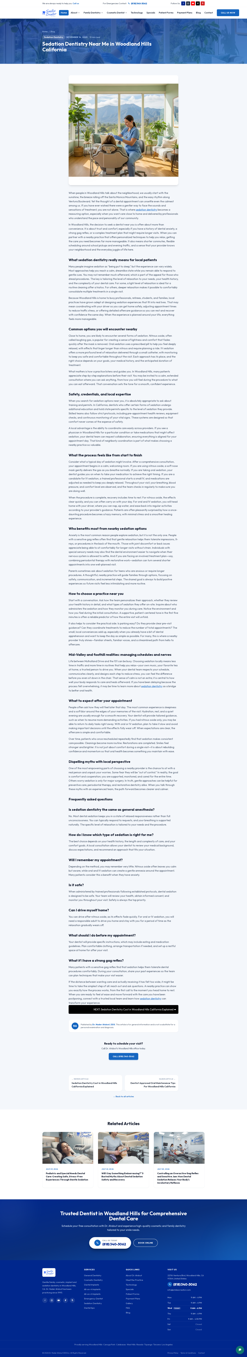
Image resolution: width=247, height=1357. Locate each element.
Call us (76, 3)
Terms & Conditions (188, 1353)
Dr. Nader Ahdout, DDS (103, 1024)
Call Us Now (228, 12)
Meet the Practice (134, 1280)
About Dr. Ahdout (134, 1275)
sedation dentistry (146, 209)
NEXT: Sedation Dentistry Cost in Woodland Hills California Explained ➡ (135, 1009)
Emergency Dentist (93, 1298)
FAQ (128, 1307)
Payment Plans (184, 12)
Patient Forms (166, 12)
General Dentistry (92, 1275)
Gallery (129, 1303)
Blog (198, 12)
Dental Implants (91, 1284)
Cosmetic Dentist (116, 12)
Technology (137, 12)
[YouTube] (193, 3)
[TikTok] (198, 3)
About (74, 12)
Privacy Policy (173, 1353)
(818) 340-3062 (139, 3)
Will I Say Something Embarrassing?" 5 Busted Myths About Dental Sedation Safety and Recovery (122, 1176)
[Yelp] (203, 3)
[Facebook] (183, 3)
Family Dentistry (92, 12)
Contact (208, 12)
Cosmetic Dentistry (93, 1280)
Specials (151, 12)
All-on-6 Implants (92, 1294)
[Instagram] (188, 3)
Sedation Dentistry (53, 37)
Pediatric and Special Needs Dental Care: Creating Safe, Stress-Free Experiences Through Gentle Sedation (67, 1176)
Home (64, 12)
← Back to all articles (123, 1096)
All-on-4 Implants (92, 1289)
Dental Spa (89, 1307)
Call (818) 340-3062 (123, 1056)
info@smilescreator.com (179, 1289)
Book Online (145, 1243)
